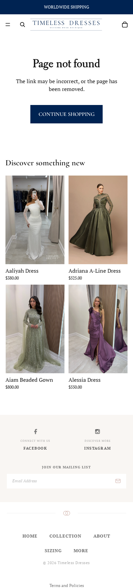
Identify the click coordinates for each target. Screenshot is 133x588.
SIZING (53, 550)
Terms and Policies (66, 585)
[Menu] (8, 24)
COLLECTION (65, 536)
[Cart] (124, 24)
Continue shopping (66, 114)
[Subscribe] (118, 481)
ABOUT (101, 536)
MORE (81, 550)
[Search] (22, 24)
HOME (30, 536)
